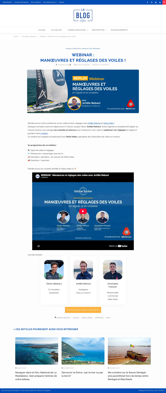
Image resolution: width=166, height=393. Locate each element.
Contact (61, 2)
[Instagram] (151, 2)
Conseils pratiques (77, 30)
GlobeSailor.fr (7, 2)
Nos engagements (119, 30)
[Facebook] (147, 2)
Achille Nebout (94, 123)
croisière (44, 133)
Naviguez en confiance (91, 48)
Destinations (98, 30)
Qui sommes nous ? (50, 2)
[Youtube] (156, 2)
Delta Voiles (108, 123)
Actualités (56, 30)
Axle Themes (159, 390)
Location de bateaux (21, 2)
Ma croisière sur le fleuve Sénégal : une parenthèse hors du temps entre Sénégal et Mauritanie (128, 376)
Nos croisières (36, 2)
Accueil (42, 30)
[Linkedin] (160, 2)
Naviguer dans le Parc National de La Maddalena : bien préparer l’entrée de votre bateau (36, 376)
